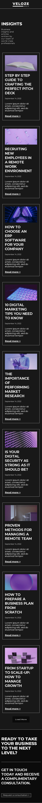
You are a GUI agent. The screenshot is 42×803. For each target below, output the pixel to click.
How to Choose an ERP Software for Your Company (16, 238)
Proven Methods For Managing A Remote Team (18, 532)
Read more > (13, 116)
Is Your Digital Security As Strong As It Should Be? (17, 461)
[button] (21, 719)
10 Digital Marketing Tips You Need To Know (19, 311)
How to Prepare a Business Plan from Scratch (19, 603)
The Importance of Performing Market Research (17, 385)
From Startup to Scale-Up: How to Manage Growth (19, 677)
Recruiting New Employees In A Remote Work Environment (18, 160)
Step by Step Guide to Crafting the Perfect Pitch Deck (19, 84)
